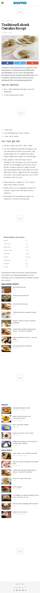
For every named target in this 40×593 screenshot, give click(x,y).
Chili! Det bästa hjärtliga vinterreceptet (25, 503)
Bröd (2, 20)
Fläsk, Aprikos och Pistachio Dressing (25, 453)
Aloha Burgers (17, 487)
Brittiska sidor (9, 20)
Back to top (20, 584)
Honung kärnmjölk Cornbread (22, 346)
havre (17, 73)
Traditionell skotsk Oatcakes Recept (24, 312)
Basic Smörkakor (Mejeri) (21, 424)
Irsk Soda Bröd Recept (20, 304)
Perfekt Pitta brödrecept (21, 295)
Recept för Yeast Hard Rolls (22, 478)
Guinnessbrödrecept (19, 287)
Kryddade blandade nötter (21, 408)
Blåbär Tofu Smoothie (20, 512)
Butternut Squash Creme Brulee (23, 433)
